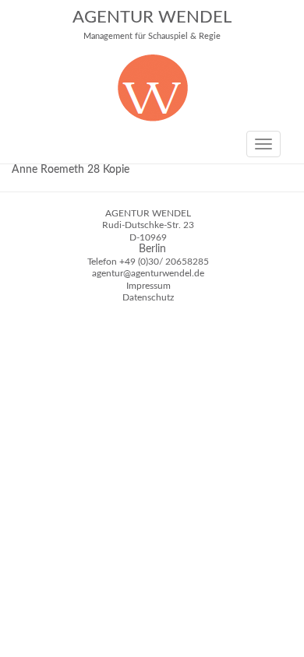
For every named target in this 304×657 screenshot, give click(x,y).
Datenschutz (148, 297)
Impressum (148, 285)
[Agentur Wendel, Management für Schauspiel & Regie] (152, 118)
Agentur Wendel (152, 24)
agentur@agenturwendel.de (148, 273)
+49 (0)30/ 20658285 (164, 261)
